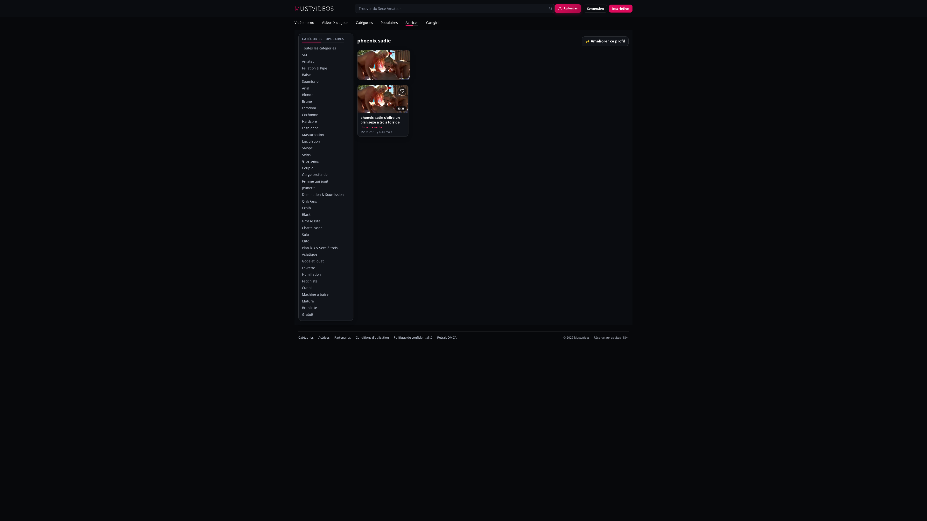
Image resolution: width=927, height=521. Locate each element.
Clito (305, 241)
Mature (308, 301)
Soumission (311, 81)
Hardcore (309, 121)
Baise (306, 74)
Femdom (309, 108)
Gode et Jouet (313, 261)
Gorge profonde (315, 174)
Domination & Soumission (323, 194)
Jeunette (309, 187)
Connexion (595, 8)
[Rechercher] (551, 8)
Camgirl (432, 23)
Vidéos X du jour (335, 23)
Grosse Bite (311, 221)
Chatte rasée (312, 228)
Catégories (364, 23)
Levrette (308, 268)
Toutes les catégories (319, 48)
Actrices (412, 23)
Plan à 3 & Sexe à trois (320, 248)
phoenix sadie (371, 127)
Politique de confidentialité (413, 337)
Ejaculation (311, 141)
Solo (305, 234)
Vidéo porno (304, 23)
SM (304, 55)
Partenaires (342, 337)
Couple (307, 168)
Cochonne (310, 114)
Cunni (307, 287)
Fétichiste (309, 281)
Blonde (307, 94)
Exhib (306, 208)
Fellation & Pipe (314, 68)
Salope (307, 148)
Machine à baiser (316, 294)
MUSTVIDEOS (314, 9)
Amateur (309, 61)
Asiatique (309, 254)
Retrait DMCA (446, 337)
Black (306, 214)
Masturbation (313, 134)
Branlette (309, 307)
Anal (305, 88)
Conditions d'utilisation (372, 337)
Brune (307, 101)
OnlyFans (309, 201)
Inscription (620, 8)
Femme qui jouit (315, 181)
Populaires (389, 23)
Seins (306, 154)
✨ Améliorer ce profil (605, 41)
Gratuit (307, 314)
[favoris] (402, 91)
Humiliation (311, 274)
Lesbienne (310, 128)
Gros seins (310, 161)
